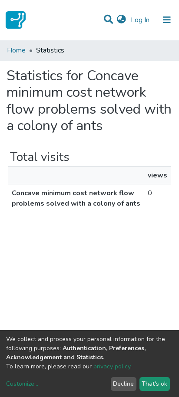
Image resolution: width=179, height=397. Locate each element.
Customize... (22, 384)
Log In (141, 20)
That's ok (154, 384)
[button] (121, 20)
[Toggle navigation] (167, 20)
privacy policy (111, 366)
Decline (123, 384)
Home (16, 50)
